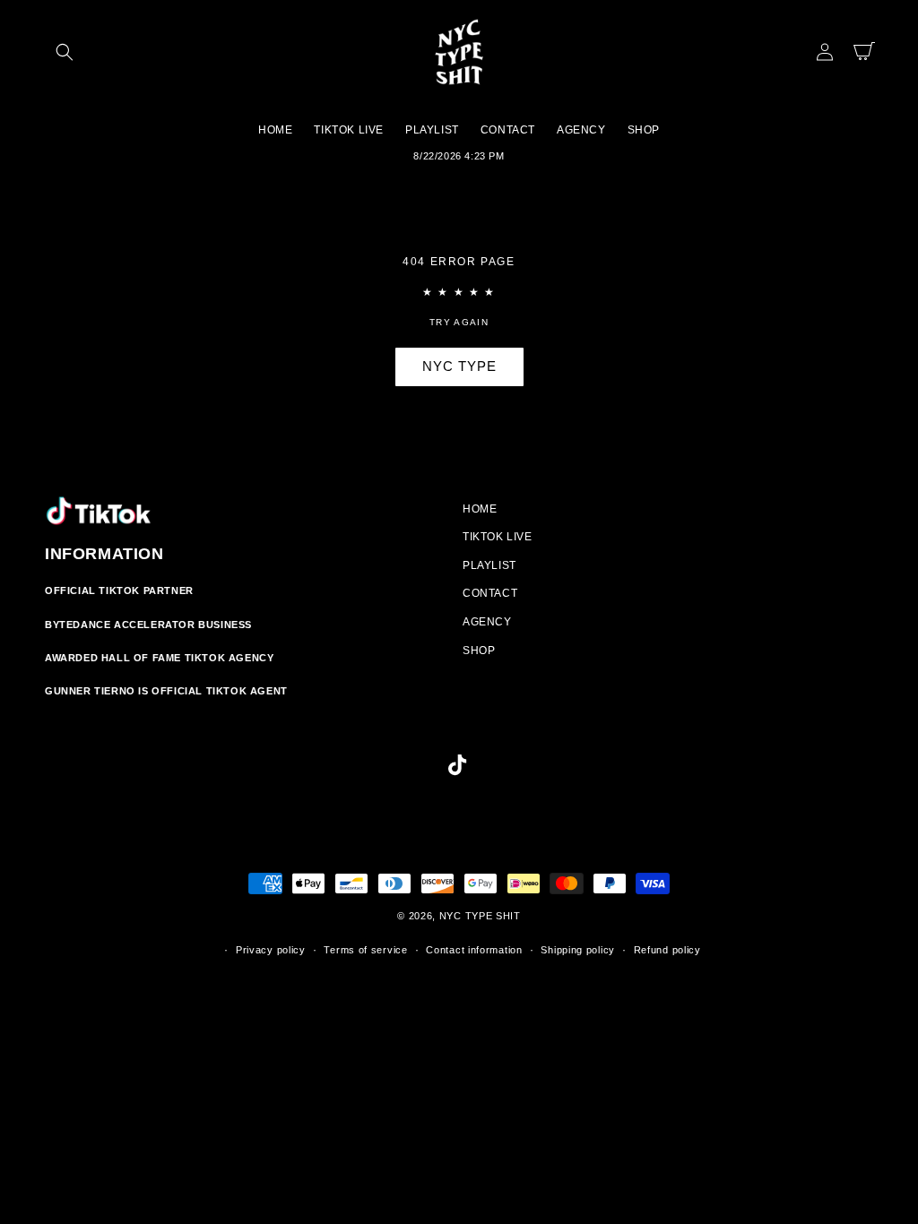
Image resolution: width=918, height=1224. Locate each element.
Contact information (474, 949)
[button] (64, 52)
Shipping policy (578, 949)
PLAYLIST (489, 565)
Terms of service (365, 949)
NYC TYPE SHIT (480, 915)
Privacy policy (271, 949)
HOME (480, 509)
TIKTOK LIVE (498, 536)
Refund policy (667, 949)
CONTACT (490, 593)
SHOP (479, 650)
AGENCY (487, 622)
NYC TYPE (459, 366)
